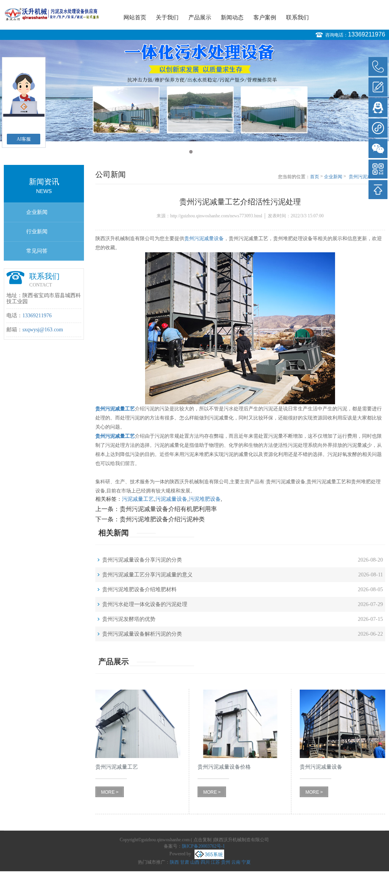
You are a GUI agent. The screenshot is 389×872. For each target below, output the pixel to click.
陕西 (174, 862)
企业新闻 (36, 212)
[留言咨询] (377, 87)
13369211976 (366, 34)
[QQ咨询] (377, 107)
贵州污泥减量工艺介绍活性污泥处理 (367, 177)
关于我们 (167, 17)
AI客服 (24, 139)
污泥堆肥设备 (205, 499)
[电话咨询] (377, 66)
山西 (194, 862)
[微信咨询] (377, 148)
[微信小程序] (377, 128)
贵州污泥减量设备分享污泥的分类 (142, 560)
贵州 (225, 862)
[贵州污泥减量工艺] (137, 724)
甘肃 (184, 862)
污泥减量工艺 (138, 499)
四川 (205, 862)
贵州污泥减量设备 (204, 238)
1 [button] (191, 152)
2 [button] (198, 152)
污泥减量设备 (171, 499)
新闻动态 (232, 17)
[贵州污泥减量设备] (342, 724)
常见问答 (36, 251)
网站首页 (134, 17)
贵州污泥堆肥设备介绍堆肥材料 (139, 589)
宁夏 (246, 862)
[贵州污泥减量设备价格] (240, 724)
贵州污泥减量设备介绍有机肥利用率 (168, 509)
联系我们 (297, 17)
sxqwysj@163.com (42, 329)
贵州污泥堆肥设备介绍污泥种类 (162, 519)
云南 (235, 862)
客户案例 (264, 17)
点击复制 (202, 839)
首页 (314, 176)
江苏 (215, 862)
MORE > (110, 792)
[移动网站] (377, 169)
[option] (194, 90)
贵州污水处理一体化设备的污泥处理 (144, 604)
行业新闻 (36, 231)
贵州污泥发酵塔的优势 (128, 619)
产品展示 (199, 17)
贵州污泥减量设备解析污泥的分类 (142, 634)
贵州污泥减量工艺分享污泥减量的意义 (147, 575)
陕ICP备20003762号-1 (203, 846)
